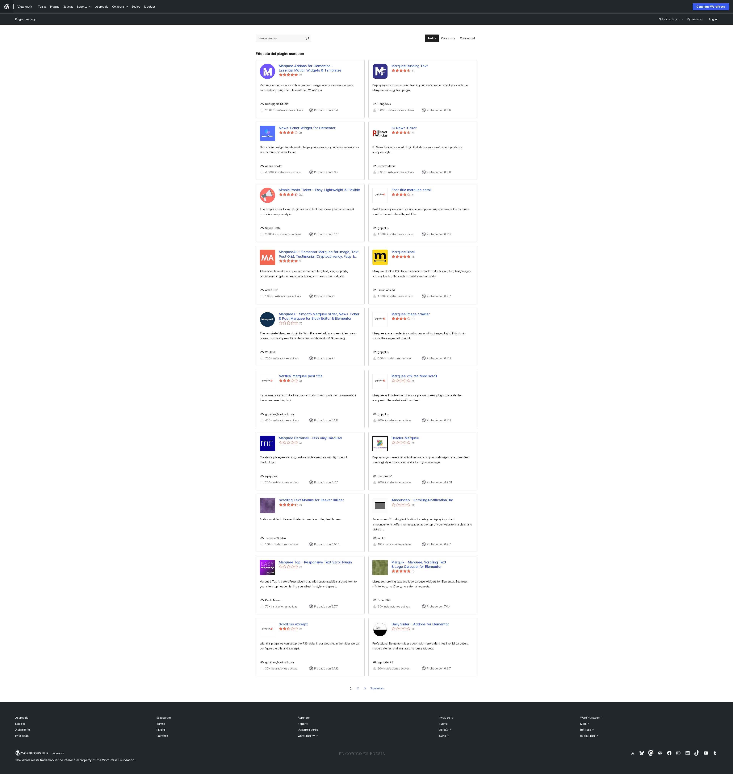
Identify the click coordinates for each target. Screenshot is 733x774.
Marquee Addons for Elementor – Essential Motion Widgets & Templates (310, 68)
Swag (444, 735)
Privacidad (22, 735)
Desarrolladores (308, 729)
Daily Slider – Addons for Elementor (420, 624)
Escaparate (164, 717)
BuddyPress (589, 735)
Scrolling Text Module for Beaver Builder (311, 500)
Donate (445, 729)
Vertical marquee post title (301, 376)
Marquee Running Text (410, 66)
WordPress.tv (308, 735)
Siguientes (377, 688)
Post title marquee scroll (411, 190)
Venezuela (58, 753)
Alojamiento (22, 729)
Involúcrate (446, 717)
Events (443, 723)
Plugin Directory (25, 19)
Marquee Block (404, 252)
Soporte (303, 723)
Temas (161, 723)
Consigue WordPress (711, 6)
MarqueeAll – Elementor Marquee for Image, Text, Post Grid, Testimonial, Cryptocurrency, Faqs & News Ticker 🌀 (319, 254)
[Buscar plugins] (307, 38)
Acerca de (21, 717)
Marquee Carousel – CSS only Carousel (310, 438)
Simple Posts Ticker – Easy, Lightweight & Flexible (319, 190)
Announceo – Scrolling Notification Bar (422, 500)
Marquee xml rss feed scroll (414, 376)
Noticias (20, 723)
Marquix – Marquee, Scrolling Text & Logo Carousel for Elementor (419, 564)
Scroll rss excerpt (293, 624)
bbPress (587, 729)
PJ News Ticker (404, 128)
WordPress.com (591, 717)
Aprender (304, 717)
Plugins (161, 729)
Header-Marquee (405, 438)
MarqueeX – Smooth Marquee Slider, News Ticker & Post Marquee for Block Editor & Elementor (319, 316)
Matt (584, 723)
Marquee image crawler (411, 314)
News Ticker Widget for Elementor (307, 128)
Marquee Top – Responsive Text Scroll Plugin (315, 562)
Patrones (162, 735)
